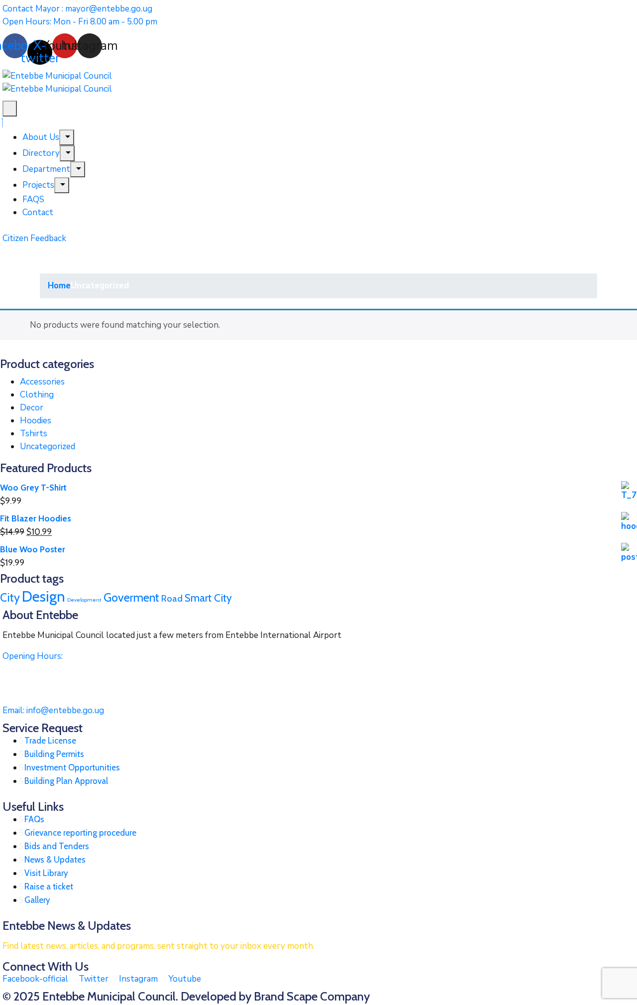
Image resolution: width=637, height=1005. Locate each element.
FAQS (33, 199)
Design (43, 596)
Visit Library (46, 873)
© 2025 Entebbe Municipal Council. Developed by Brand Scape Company (186, 996)
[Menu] (66, 137)
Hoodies (35, 420)
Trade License (50, 741)
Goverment (131, 597)
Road (172, 598)
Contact (37, 212)
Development (84, 600)
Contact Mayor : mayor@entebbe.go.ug (77, 8)
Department (46, 169)
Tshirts (33, 433)
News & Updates (55, 860)
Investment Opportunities (72, 767)
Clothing (37, 394)
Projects (38, 185)
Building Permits (54, 754)
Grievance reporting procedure (80, 833)
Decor (31, 407)
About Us (40, 137)
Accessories (42, 381)
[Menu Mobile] (9, 109)
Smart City (208, 597)
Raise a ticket (48, 886)
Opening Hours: (32, 656)
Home (59, 285)
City (10, 597)
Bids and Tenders (56, 846)
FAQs (34, 819)
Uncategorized (47, 446)
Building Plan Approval (66, 781)
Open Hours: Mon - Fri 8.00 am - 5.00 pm (79, 21)
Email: (53, 710)
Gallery (37, 900)
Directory (41, 153)
